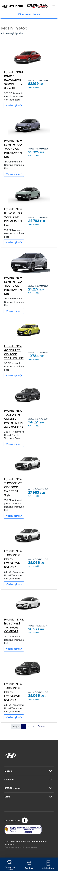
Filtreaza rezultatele (29, 14)
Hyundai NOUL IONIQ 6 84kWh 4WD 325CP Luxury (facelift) (14, 80)
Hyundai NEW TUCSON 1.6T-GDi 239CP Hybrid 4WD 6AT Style (13, 559)
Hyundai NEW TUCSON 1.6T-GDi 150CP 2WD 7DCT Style (13, 487)
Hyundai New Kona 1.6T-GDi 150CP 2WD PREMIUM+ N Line (13, 148)
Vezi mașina (13, 105)
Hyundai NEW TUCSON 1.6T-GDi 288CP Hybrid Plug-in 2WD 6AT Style (13, 418)
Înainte (41, 726)
